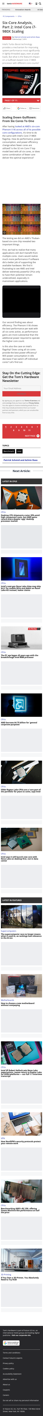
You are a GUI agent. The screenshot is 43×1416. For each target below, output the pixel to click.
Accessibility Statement (12, 1374)
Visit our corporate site (21, 1335)
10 (24, 430)
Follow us (23, 108)
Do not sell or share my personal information (21, 1400)
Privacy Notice (34, 403)
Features (6, 38)
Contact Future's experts (12, 1358)
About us (6, 1384)
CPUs (20, 16)
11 (29, 430)
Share (8, 108)
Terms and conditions (11, 1353)
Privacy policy (8, 1363)
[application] (21, 299)
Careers (6, 1395)
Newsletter (36, 108)
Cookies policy (8, 1368)
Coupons (6, 1390)
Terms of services (31, 400)
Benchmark (9, 451)
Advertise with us (10, 1379)
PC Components (8, 16)
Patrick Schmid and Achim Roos (27, 37)
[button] (40, 3)
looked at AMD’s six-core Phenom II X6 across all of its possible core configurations (21, 129)
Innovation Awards (23, 9)
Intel (19, 451)
